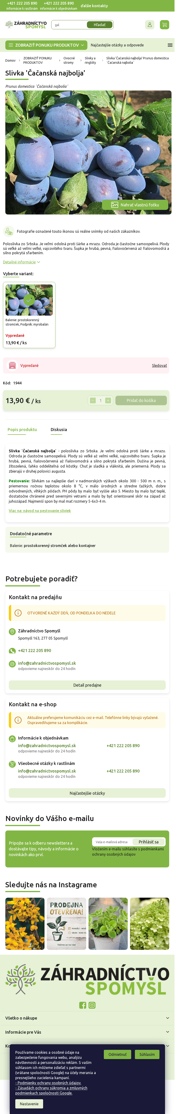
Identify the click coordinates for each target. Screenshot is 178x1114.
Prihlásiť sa (149, 841)
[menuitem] (46, 45)
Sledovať (159, 365)
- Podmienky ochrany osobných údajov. (48, 1083)
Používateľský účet (149, 24)
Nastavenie (29, 1104)
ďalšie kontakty (94, 6)
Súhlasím (147, 1054)
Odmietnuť (117, 1054)
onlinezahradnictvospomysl (82, 1005)
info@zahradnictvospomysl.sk (47, 663)
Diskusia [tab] (59, 429)
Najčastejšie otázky (87, 793)
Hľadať (99, 25)
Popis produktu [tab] (22, 429)
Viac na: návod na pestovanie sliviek (40, 511)
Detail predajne (87, 685)
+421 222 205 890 (22, 3)
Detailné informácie (19, 262)
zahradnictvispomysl (92, 1005)
